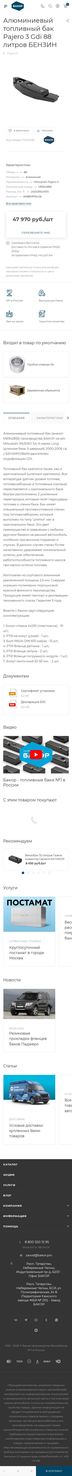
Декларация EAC (33, 702)
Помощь (10, 1226)
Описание (16, 418)
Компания (12, 1205)
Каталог (10, 1164)
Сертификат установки (38, 691)
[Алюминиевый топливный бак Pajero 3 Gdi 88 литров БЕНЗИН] (36, 89)
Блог (7, 1195)
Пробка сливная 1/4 (40, 364)
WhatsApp (56, 1320)
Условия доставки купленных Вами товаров (26, 1130)
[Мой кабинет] (57, 6)
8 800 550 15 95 (37, 1242)
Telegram (26, 1320)
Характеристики (50, 418)
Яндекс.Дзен (36, 1330)
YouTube (36, 1320)
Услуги (9, 1185)
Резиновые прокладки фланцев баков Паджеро (28, 1038)
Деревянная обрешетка (43, 390)
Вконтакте (15, 1320)
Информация (15, 1216)
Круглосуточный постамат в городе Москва (26, 952)
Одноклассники (46, 1320)
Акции (9, 1174)
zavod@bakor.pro (39, 1255)
